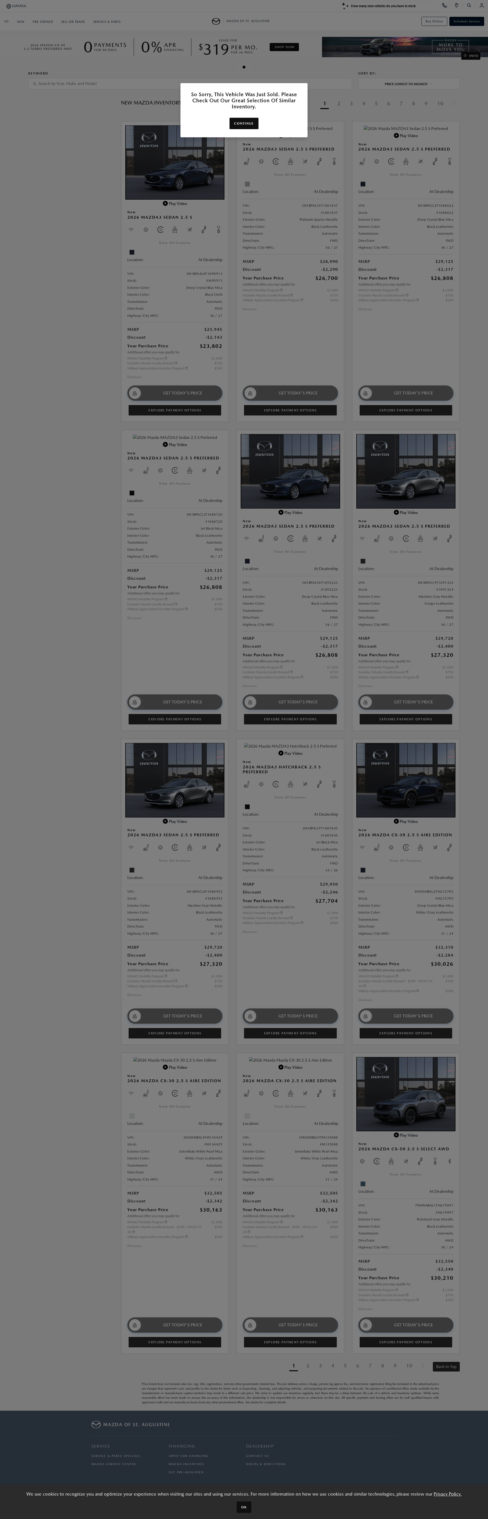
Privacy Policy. (448, 1494)
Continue (244, 123)
